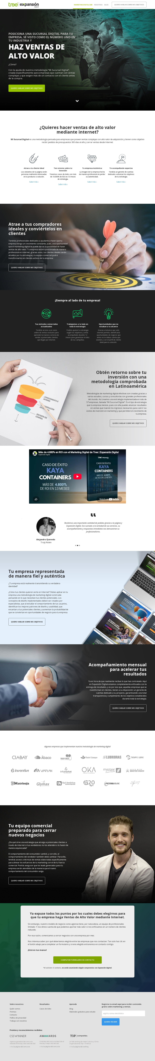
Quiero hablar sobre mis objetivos (129, 5)
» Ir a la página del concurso (20, 1047)
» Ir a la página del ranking (79, 1047)
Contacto (13, 1015)
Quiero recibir (110, 1022)
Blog (106, 5)
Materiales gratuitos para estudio (82, 1012)
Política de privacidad (18, 1018)
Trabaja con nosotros (18, 1021)
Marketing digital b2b (83, 5)
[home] (23, 4)
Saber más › (34, 182)
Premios (13, 1012)
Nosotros (98, 5)
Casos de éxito (45, 1009)
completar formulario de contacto (77, 960)
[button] (75, 545)
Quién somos (15, 1009)
